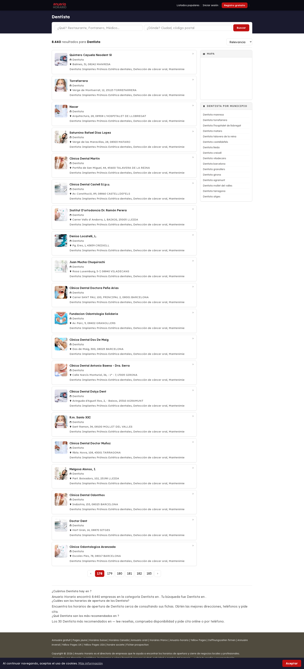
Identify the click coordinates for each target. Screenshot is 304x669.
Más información (90, 663)
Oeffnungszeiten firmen (221, 640)
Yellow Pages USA (94, 644)
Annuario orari (139, 640)
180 (119, 573)
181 (129, 573)
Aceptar (292, 663)
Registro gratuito (234, 5)
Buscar (241, 27)
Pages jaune (79, 640)
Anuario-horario (179, 640)
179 (109, 573)
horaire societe (115, 644)
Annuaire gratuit (61, 640)
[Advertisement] (226, 257)
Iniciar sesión (210, 5)
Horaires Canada (119, 640)
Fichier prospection (137, 644)
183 (149, 573)
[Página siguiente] (157, 573)
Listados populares (188, 5)
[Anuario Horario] (59, 5)
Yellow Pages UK (72, 644)
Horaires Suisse (98, 640)
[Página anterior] (90, 573)
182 (139, 573)
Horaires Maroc (159, 640)
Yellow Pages (198, 640)
